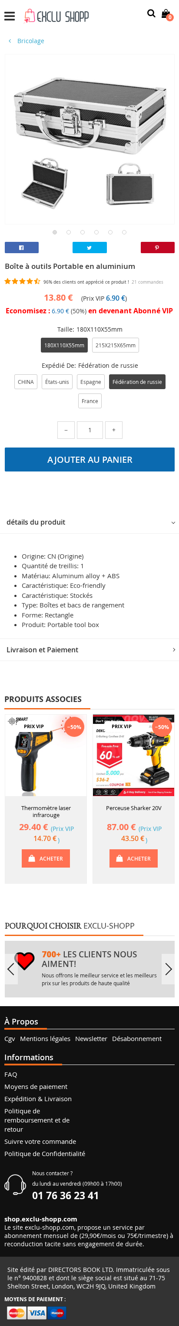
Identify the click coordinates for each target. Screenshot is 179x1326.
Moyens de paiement (35, 1086)
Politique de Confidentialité (44, 1153)
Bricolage (30, 41)
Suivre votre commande (40, 1141)
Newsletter (91, 1038)
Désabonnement (137, 1038)
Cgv (9, 1038)
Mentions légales (45, 1038)
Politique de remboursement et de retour (37, 1119)
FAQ (10, 1074)
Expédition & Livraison (38, 1098)
